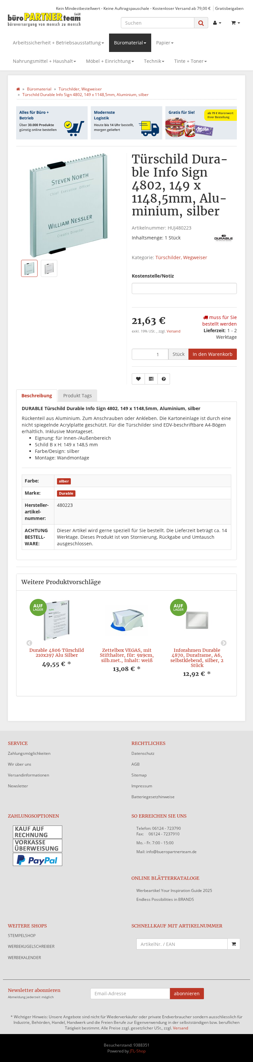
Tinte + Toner (189, 61)
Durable (66, 493)
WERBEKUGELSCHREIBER (31, 946)
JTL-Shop (138, 1051)
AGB (135, 764)
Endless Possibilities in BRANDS (165, 899)
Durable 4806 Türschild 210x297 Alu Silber (56, 652)
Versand (174, 331)
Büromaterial (128, 42)
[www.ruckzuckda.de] (44, 19)
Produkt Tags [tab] (77, 395)
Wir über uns (19, 764)
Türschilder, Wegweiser (181, 257)
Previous (29, 643)
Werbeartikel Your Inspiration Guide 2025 (174, 890)
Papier (163, 42)
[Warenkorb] (235, 23)
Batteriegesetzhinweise (153, 797)
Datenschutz (143, 753)
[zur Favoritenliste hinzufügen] (138, 378)
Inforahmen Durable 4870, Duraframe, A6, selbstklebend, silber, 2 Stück (196, 657)
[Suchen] (201, 23)
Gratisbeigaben (229, 8)
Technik (152, 61)
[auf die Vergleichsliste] (151, 378)
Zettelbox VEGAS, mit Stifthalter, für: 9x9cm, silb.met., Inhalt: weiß (127, 655)
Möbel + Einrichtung (108, 61)
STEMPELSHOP (22, 935)
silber (64, 481)
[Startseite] (18, 89)
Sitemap (139, 775)
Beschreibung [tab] (36, 395)
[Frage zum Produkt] (163, 378)
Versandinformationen (28, 775)
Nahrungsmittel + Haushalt (43, 61)
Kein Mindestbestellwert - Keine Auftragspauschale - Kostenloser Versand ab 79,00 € (133, 8)
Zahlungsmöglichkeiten (29, 753)
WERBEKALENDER (24, 957)
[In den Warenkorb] (233, 944)
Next (224, 643)
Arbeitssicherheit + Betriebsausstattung (57, 42)
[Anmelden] (217, 23)
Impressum (141, 786)
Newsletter (18, 786)
